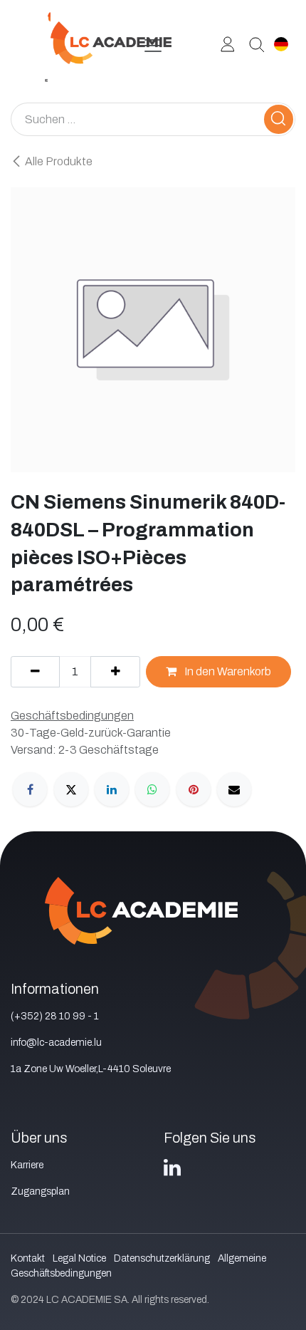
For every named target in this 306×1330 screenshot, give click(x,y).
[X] (71, 789)
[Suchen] (279, 119)
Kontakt (28, 1258)
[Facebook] (30, 789)
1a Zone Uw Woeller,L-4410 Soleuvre (91, 1069)
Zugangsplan (40, 1191)
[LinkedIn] (112, 789)
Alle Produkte (59, 161)
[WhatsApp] (152, 789)
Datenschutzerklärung (162, 1258)
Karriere (27, 1165)
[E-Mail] (234, 789)
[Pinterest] (193, 789)
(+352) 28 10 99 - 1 (55, 1016)
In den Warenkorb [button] (226, 671)
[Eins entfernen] (35, 671)
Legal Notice (79, 1258)
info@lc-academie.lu (56, 1042)
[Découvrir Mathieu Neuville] (251, 43)
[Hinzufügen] (114, 671)
